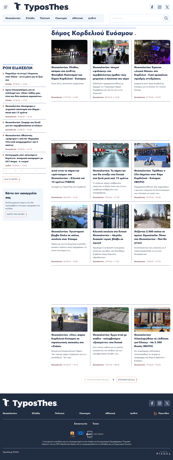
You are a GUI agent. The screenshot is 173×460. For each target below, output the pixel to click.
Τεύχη (96, 423)
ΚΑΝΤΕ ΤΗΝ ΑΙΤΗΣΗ (15, 214)
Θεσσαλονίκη (13, 18)
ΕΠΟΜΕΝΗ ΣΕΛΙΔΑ (126, 379)
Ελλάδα (30, 18)
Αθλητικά (77, 18)
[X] (167, 7)
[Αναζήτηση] (166, 18)
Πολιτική (45, 18)
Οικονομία (61, 18)
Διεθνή (92, 18)
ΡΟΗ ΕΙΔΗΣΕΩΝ (17, 68)
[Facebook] (152, 7)
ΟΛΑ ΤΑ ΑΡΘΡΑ (11, 179)
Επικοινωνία (80, 423)
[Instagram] (160, 7)
